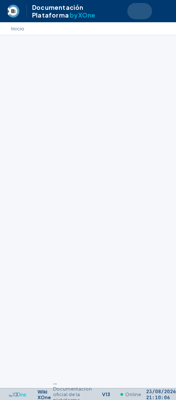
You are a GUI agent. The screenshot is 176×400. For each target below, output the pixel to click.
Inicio (17, 28)
